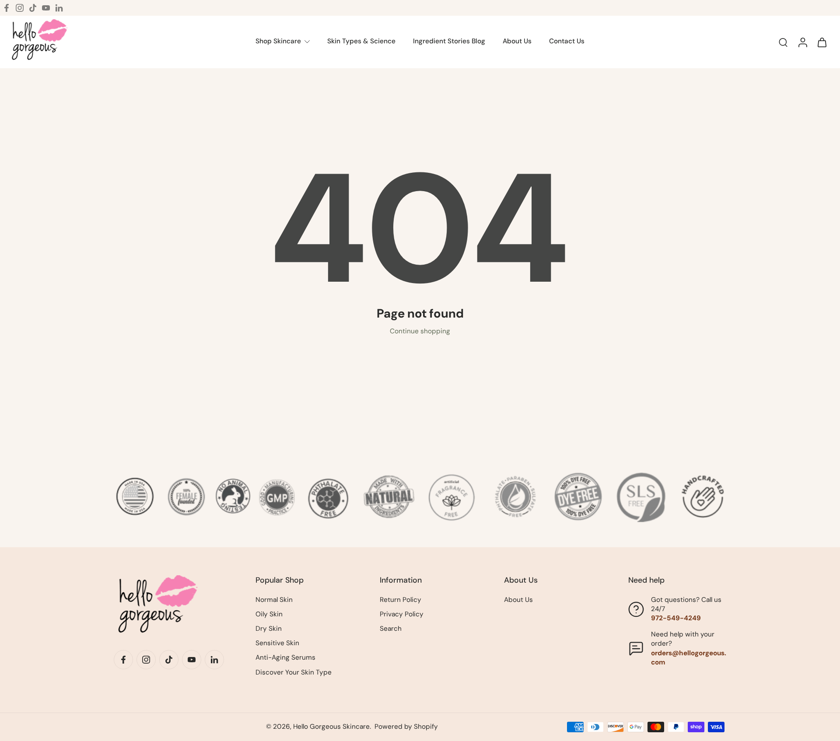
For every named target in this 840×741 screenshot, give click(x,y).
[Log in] (802, 42)
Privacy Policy (402, 614)
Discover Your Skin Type (294, 672)
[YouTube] (45, 8)
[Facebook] (6, 8)
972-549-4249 (676, 618)
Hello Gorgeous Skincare (331, 726)
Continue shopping (420, 331)
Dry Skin (269, 628)
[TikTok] (32, 8)
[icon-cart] (821, 42)
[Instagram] (19, 8)
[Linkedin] (59, 8)
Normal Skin (274, 599)
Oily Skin (269, 614)
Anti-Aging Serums (285, 657)
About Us (518, 599)
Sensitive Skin (277, 643)
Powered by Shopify (406, 726)
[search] (783, 42)
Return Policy (400, 599)
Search (391, 628)
